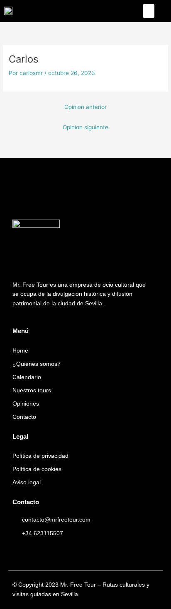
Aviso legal (26, 482)
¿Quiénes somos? (36, 364)
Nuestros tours (31, 390)
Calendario (26, 377)
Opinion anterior (85, 107)
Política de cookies (36, 469)
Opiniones (25, 404)
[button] (148, 11)
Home (20, 351)
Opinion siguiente (85, 127)
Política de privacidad (40, 456)
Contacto (24, 417)
